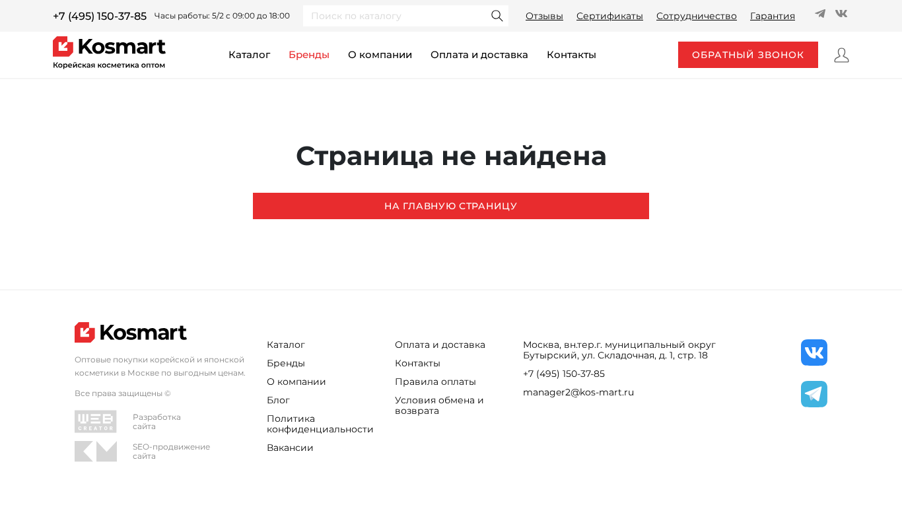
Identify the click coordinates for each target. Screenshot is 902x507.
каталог (249, 54)
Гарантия (772, 16)
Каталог (286, 344)
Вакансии (290, 447)
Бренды (309, 54)
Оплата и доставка (479, 54)
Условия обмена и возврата (439, 405)
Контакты (417, 363)
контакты (571, 54)
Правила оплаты (435, 381)
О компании (380, 54)
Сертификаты (609, 16)
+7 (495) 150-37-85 (100, 16)
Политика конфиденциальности (320, 423)
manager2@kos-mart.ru (578, 392)
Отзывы (544, 16)
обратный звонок (748, 55)
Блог (278, 400)
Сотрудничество (696, 16)
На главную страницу (450, 206)
